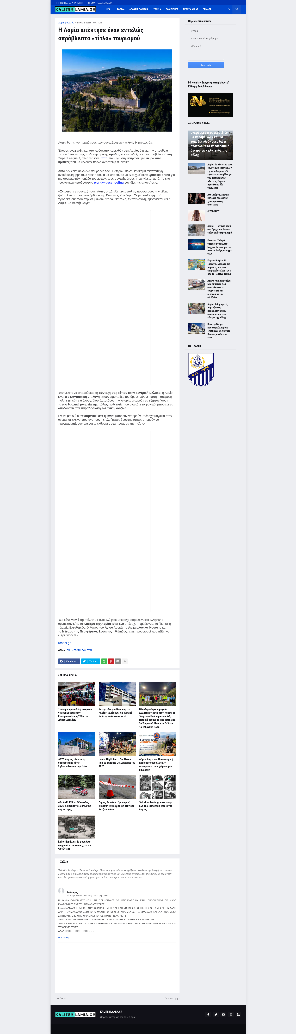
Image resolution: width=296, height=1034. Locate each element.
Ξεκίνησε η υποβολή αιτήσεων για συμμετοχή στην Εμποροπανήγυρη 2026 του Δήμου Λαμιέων (75, 714)
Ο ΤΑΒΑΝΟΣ (213, 211)
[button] (228, 9)
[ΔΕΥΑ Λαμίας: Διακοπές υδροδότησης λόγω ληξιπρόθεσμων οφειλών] (76, 744)
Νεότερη (61, 998)
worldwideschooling (109, 182)
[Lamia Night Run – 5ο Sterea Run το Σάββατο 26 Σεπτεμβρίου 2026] (117, 744)
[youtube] (223, 1014)
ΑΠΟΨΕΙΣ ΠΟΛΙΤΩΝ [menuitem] (138, 9)
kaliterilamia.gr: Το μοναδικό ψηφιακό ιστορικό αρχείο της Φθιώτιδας (74, 845)
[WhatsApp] (104, 661)
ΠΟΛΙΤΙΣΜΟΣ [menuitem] (172, 9)
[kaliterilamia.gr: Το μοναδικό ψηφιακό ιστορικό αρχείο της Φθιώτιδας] (76, 827)
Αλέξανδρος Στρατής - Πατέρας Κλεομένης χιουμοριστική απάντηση (218, 199)
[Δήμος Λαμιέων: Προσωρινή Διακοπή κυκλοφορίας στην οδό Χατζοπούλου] (117, 787)
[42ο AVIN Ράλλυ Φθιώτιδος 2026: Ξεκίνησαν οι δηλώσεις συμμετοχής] (76, 787)
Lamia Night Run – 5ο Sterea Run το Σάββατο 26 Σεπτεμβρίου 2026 (117, 763)
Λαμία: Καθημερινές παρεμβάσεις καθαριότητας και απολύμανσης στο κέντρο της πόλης (217, 311)
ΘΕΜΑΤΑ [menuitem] (207, 9)
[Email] (118, 661)
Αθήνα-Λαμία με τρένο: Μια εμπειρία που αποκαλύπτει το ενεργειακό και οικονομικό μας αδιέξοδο (219, 289)
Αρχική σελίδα (66, 22)
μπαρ (103, 158)
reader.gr (64, 643)
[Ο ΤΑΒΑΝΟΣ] (196, 215)
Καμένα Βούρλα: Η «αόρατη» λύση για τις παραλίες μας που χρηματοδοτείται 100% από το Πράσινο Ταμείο (219, 267)
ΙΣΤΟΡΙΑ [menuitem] (157, 9)
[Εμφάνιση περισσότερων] (125, 661)
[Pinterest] (111, 661)
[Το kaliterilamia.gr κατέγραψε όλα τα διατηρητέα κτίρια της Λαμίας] (157, 787)
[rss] (238, 1014)
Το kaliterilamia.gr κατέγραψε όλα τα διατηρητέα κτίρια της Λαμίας (156, 806)
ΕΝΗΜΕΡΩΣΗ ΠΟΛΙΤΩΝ (89, 22)
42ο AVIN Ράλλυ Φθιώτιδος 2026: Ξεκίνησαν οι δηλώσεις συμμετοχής (74, 806)
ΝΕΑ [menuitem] (108, 9)
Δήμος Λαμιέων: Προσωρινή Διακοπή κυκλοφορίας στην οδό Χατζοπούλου (116, 806)
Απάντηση (63, 937)
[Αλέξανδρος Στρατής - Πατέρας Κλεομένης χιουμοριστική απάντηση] (196, 198)
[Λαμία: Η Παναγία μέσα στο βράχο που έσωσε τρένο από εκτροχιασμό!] (196, 230)
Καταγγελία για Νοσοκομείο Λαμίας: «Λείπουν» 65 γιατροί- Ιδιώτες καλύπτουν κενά (116, 713)
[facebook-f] (208, 1014)
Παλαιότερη (171, 998)
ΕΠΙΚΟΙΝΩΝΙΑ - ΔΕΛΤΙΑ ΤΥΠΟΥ (69, 3)
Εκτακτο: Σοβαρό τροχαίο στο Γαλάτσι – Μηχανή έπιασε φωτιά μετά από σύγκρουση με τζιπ (219, 247)
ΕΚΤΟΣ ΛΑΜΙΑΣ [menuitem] (190, 9)
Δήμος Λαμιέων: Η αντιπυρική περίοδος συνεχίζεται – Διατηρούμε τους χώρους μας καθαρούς (156, 765)
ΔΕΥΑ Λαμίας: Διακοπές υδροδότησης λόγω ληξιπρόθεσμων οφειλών (72, 763)
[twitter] (216, 1014)
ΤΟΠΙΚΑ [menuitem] (121, 9)
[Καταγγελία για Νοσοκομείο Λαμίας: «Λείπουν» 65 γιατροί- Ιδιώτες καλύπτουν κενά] (117, 694)
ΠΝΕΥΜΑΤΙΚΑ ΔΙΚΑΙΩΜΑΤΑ (99, 3)
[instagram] (231, 1014)
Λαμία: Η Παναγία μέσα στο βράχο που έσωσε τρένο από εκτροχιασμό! (219, 229)
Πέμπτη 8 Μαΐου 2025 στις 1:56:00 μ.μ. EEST (87, 895)
